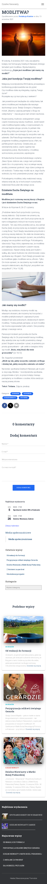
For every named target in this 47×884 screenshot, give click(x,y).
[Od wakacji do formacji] (23, 629)
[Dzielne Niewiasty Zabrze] (5, 826)
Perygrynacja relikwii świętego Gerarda (22, 560)
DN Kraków (15, 393)
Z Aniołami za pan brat (15, 569)
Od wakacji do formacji (16, 555)
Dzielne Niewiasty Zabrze (23, 519)
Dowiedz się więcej (34, 666)
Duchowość (27, 393)
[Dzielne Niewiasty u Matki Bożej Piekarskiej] (23, 750)
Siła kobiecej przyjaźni (15, 574)
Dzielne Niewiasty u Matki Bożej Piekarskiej (23, 565)
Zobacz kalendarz (12, 525)
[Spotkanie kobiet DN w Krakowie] (5, 816)
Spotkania (23, 397)
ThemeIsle (33, 878)
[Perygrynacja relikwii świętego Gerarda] (23, 687)
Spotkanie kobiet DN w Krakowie (26, 510)
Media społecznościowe (18, 532)
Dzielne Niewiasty (10, 397)
